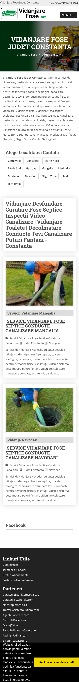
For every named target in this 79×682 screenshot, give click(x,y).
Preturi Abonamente (15, 575)
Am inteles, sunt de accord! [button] (56, 662)
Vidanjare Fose (27, 54)
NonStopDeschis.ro (15, 604)
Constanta (33, 160)
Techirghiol (14, 183)
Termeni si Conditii (14, 569)
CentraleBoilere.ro (14, 620)
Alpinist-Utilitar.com (15, 635)
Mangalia (47, 168)
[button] (68, 15)
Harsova (31, 168)
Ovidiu (66, 176)
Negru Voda (49, 176)
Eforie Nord (51, 160)
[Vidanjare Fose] (24, 13)
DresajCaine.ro (12, 625)
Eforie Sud (14, 168)
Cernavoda (14, 160)
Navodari (31, 176)
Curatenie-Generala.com (18, 599)
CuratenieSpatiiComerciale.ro (21, 594)
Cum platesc (10, 564)
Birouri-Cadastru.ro (15, 640)
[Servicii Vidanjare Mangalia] (39, 283)
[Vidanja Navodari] (39, 410)
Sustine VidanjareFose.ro (18, 580)
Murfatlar (14, 176)
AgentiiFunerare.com (16, 615)
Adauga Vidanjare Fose (64, 2)
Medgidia (64, 168)
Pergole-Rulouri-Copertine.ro (21, 630)
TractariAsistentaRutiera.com (21, 609)
